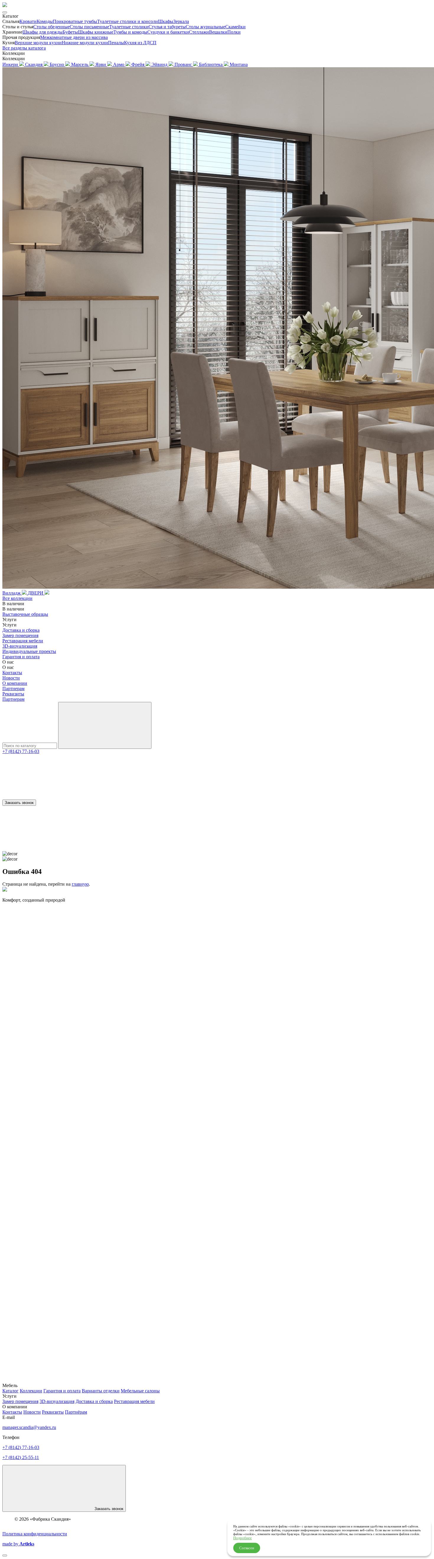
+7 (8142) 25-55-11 (20, 1457)
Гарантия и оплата (21, 656)
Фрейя (138, 64)
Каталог (10, 1390)
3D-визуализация (19, 646)
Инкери (10, 64)
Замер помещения (20, 635)
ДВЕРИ (36, 592)
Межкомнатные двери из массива (74, 37)
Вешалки (218, 32)
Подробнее (242, 1538)
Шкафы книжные (95, 32)
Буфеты (70, 32)
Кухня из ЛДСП (140, 42)
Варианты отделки (101, 1390)
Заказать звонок (19, 802)
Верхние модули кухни (38, 42)
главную (80, 884)
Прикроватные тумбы (75, 21)
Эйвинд (160, 64)
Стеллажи (199, 32)
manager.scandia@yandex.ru (29, 1427)
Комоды (45, 21)
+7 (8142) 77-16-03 (20, 751)
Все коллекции (17, 598)
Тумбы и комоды (130, 32)
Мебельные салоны (140, 1390)
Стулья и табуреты (167, 26)
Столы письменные (89, 26)
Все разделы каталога (24, 47)
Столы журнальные (205, 26)
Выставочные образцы (25, 614)
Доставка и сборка (21, 630)
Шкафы (165, 21)
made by (18, 1543)
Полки (234, 32)
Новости (11, 677)
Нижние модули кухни (85, 42)
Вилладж (12, 592)
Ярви (101, 64)
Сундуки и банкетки (168, 32)
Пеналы (116, 42)
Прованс (183, 64)
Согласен (246, 1548)
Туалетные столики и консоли (127, 21)
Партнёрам (76, 1411)
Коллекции (31, 1390)
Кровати (28, 21)
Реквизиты (13, 693)
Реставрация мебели (22, 640)
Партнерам (13, 688)
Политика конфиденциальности (34, 1533)
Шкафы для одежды (42, 32)
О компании (14, 683)
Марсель (80, 64)
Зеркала (181, 21)
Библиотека (211, 64)
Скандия (34, 64)
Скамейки (235, 26)
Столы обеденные (51, 26)
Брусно (57, 64)
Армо (119, 64)
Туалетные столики (129, 26)
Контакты (12, 672)
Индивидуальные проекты (29, 651)
